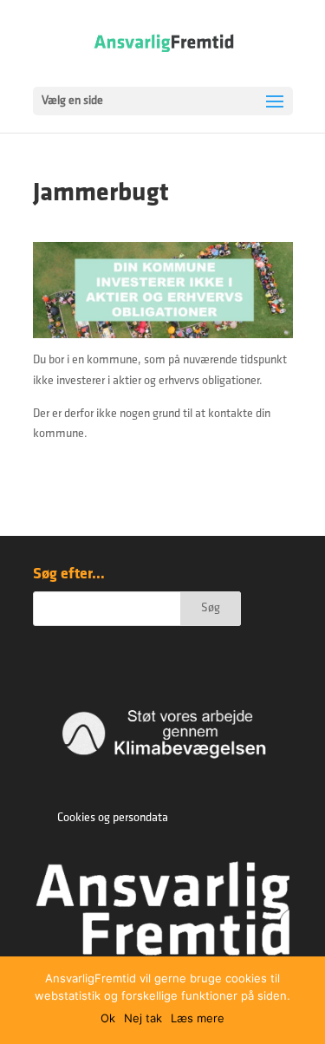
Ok (108, 1018)
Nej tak (143, 1018)
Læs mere (197, 1018)
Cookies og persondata (112, 818)
